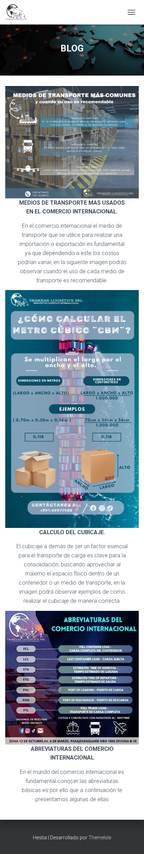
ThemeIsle (99, 837)
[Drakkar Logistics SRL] (19, 12)
